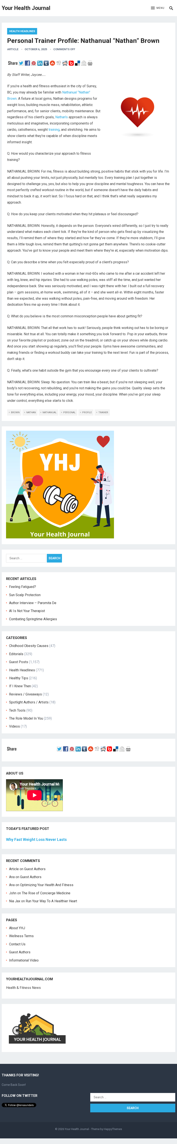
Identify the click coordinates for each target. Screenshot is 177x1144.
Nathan (31, 412)
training (54, 130)
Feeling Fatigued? (22, 587)
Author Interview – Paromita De (32, 603)
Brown (15, 412)
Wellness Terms (21, 936)
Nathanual (50, 412)
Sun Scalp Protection (25, 595)
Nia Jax (14, 901)
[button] (157, 8)
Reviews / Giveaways (25, 694)
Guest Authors (35, 869)
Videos (14, 726)
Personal (69, 412)
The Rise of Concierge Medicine (46, 893)
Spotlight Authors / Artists (29, 702)
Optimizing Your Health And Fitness (46, 885)
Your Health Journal (26, 8)
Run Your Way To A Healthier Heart (51, 901)
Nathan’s (61, 117)
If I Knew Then (20, 686)
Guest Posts (18, 662)
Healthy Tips (18, 678)
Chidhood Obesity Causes (28, 646)
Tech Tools (17, 710)
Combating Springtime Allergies (34, 619)
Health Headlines (22, 31)
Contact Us (17, 944)
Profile (87, 412)
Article (12, 49)
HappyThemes (113, 1129)
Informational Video (24, 960)
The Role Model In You (26, 718)
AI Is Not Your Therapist (27, 611)
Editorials (16, 654)
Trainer (103, 412)
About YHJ (17, 928)
